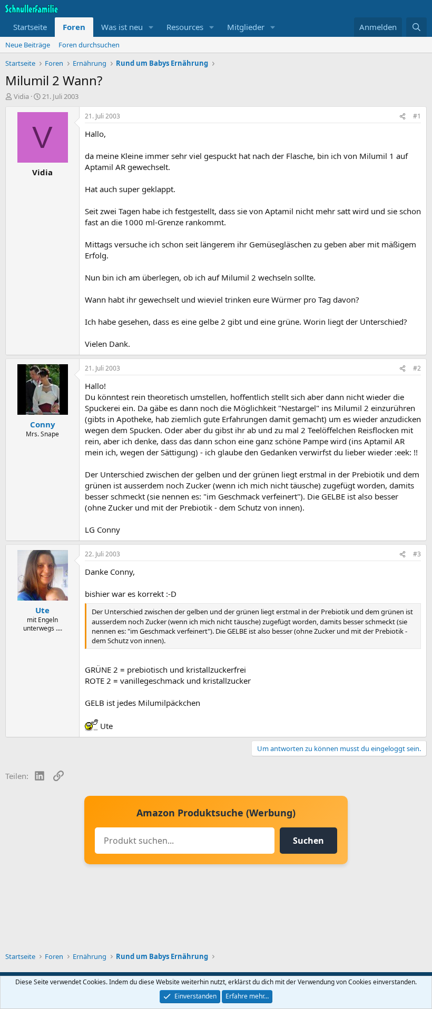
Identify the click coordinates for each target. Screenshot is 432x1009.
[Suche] (416, 27)
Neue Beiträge (27, 44)
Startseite (30, 27)
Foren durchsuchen (89, 44)
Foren (74, 27)
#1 (417, 116)
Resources (184, 27)
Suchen (308, 840)
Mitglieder (245, 27)
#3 (417, 554)
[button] (151, 27)
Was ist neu (122, 27)
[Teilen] (402, 117)
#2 (417, 368)
